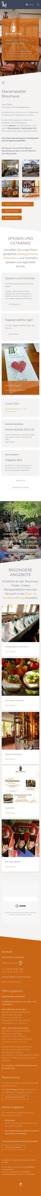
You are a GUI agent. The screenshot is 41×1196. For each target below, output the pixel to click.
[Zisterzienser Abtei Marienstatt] (6, 4)
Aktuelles (20, 481)
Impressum (6, 1160)
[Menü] (3, 83)
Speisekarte (14, 304)
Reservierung (11, 211)
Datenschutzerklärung (21, 1160)
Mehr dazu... (10, 652)
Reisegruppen (11, 218)
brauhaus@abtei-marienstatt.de (16, 977)
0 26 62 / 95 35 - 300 (14, 969)
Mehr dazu (14, 334)
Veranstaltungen (20, 487)
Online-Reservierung (15, 1097)
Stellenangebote (13, 1147)
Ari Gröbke (30, 1174)
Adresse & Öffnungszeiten (17, 204)
